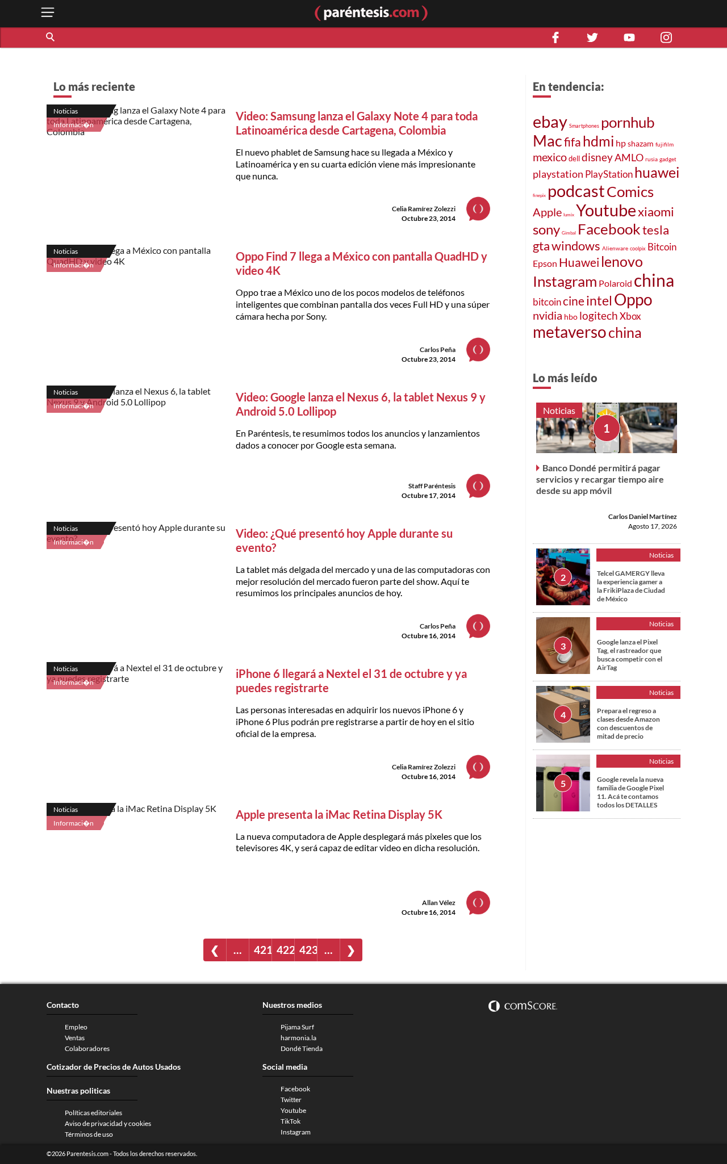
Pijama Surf (297, 1027)
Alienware (615, 248)
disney (597, 157)
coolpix (638, 248)
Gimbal (569, 233)
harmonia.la (298, 1037)
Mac (547, 140)
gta (541, 245)
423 (308, 949)
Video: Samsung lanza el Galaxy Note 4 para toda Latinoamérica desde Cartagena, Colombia (357, 123)
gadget (667, 159)
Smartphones (584, 126)
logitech (598, 315)
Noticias (65, 111)
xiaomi (656, 211)
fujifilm (664, 144)
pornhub (628, 122)
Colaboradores (87, 1048)
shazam (641, 143)
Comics (630, 191)
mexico (550, 157)
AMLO (629, 157)
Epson (545, 263)
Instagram (565, 281)
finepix (539, 195)
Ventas (75, 1037)
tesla (655, 230)
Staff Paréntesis (432, 485)
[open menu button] (48, 13)
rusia (651, 159)
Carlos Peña (438, 349)
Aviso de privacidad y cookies (108, 1123)
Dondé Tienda (302, 1048)
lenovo (622, 261)
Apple (547, 212)
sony (546, 229)
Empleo (76, 1027)
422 (285, 949)
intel (599, 300)
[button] (51, 37)
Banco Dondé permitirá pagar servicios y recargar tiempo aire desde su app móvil (600, 479)
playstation (558, 174)
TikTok (290, 1121)
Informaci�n (73, 124)
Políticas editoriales (93, 1112)
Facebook (609, 229)
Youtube (606, 210)
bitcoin (547, 302)
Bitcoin (661, 247)
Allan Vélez (439, 902)
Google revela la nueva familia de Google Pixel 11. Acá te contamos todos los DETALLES (630, 792)
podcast (576, 190)
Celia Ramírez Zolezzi (424, 208)
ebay (550, 121)
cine (573, 301)
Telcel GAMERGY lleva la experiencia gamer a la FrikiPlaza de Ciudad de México (631, 586)
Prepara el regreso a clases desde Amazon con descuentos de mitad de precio (628, 723)
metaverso (570, 331)
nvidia (547, 315)
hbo (571, 316)
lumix (568, 214)
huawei (656, 172)
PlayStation (609, 174)
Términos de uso (89, 1134)
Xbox (630, 316)
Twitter (291, 1099)
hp (621, 142)
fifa (572, 142)
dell (574, 158)
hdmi (598, 141)
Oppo (633, 299)
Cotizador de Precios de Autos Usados (114, 1066)
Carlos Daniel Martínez (642, 516)
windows (575, 245)
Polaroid (615, 283)
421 (262, 949)
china (654, 280)
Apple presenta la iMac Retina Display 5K (339, 814)
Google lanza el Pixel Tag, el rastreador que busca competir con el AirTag (629, 655)
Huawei (579, 262)
